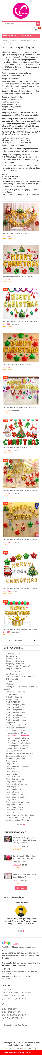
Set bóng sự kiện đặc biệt (21, 41)
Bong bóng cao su (13, 658)
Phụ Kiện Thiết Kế (13, 702)
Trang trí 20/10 (11, 761)
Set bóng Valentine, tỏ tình (18, 746)
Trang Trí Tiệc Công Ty (14, 807)
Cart (38, 30)
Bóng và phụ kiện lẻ (13, 669)
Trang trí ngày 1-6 (12, 787)
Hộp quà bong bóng (13, 694)
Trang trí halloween (13, 776)
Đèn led (9, 682)
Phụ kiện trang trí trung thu (16, 720)
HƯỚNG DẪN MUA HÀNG (12, 1018)
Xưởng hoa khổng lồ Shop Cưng (18, 820)
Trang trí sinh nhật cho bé (15, 794)
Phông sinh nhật (12, 699)
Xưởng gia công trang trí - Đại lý (18, 817)
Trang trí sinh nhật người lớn (17, 797)
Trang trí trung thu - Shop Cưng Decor (20, 815)
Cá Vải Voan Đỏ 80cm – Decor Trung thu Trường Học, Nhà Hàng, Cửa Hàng (25, 858)
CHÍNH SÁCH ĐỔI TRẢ (11, 1012)
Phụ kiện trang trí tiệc (14, 715)
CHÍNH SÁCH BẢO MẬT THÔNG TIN (16, 993)
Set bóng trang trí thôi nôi (15, 758)
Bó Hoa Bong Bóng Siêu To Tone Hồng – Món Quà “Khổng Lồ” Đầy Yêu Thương (24, 840)
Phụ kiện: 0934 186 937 (12, 1053)
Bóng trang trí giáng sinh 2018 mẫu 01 (16, 233)
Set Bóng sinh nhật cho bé (16, 725)
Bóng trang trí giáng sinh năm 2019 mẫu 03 (18, 276)
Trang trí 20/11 (11, 764)
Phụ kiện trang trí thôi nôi (15, 712)
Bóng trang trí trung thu (16, 730)
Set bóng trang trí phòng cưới (17, 756)
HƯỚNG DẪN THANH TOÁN (13, 996)
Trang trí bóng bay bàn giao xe (17, 766)
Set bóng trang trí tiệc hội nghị (19, 743)
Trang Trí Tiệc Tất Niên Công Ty (20, 748)
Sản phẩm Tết (11, 723)
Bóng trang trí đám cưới (15, 664)
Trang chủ (5, 41)
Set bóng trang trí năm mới (18, 741)
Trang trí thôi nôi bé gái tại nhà (17, 802)
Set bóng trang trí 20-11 (17, 733)
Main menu (27, 36)
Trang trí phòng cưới (13, 789)
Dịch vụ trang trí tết (13, 679)
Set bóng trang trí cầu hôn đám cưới (19, 753)
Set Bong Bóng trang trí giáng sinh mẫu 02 (17, 364)
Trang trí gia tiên (12, 774)
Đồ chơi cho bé (11, 684)
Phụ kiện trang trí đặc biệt (15, 705)
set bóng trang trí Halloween (18, 738)
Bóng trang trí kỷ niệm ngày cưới (18, 666)
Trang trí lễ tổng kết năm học (16, 784)
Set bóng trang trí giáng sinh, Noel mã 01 (17, 447)
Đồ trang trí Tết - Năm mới (16, 692)
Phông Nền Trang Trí (14, 697)
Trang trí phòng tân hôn (14, 792)
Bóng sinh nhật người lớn (15, 661)
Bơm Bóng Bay (11, 656)
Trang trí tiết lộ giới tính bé (16, 810)
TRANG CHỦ (7, 990)
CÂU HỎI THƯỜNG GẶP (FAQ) (14, 1015)
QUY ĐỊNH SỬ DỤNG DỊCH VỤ (14, 999)
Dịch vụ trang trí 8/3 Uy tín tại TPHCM (20, 676)
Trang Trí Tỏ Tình (12, 812)
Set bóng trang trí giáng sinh (18, 735)
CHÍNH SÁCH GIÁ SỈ (10, 1009)
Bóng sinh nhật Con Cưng (15, 1025)
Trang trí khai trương (13, 782)
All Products (20, 888)
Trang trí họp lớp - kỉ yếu (15, 779)
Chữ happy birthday (13, 671)
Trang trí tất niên (12, 800)
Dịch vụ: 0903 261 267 (30, 1053)
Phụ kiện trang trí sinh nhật (16, 710)
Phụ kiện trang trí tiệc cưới (16, 717)
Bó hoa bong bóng (13, 653)
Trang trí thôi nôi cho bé (15, 805)
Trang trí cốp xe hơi (13, 771)
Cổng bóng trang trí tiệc (14, 674)
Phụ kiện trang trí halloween (16, 707)
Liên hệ (19, 1048)
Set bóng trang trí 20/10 (14, 751)
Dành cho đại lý (30, 1048)
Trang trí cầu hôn (12, 769)
